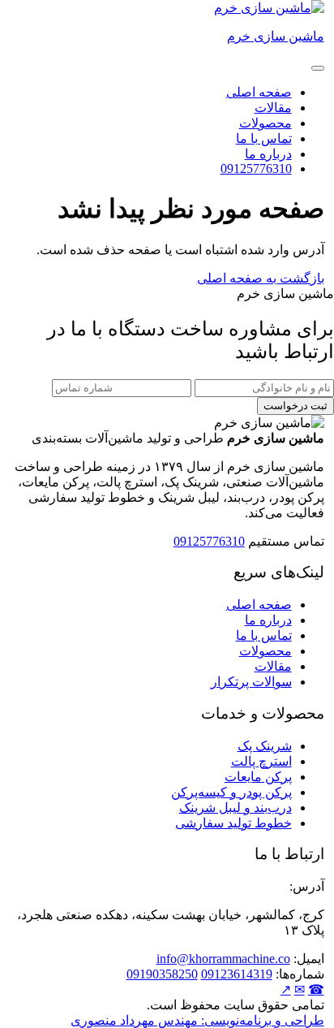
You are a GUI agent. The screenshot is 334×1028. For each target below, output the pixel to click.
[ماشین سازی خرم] (269, 8)
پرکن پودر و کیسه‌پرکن (231, 792)
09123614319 (236, 974)
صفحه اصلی (259, 92)
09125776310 (256, 168)
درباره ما (268, 154)
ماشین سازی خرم (275, 36)
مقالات (273, 107)
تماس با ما (264, 138)
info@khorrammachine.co (223, 958)
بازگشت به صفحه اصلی (260, 278)
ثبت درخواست (295, 406)
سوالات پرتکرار (251, 682)
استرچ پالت (261, 761)
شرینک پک (265, 746)
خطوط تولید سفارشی (233, 823)
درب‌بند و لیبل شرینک (235, 807)
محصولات (265, 123)
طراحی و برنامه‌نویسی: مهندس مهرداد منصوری (197, 1020)
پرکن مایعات (258, 777)
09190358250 (162, 974)
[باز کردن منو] (317, 68)
